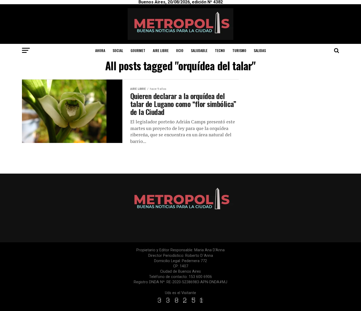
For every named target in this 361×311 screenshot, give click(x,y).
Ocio (179, 50)
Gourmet (138, 50)
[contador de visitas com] (180, 303)
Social (118, 50)
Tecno (220, 50)
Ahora (100, 50)
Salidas (260, 50)
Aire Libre (161, 50)
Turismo (239, 50)
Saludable (199, 50)
